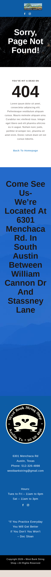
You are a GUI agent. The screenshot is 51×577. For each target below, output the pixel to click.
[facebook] (25, 14)
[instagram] (30, 14)
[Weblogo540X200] (33, 4)
